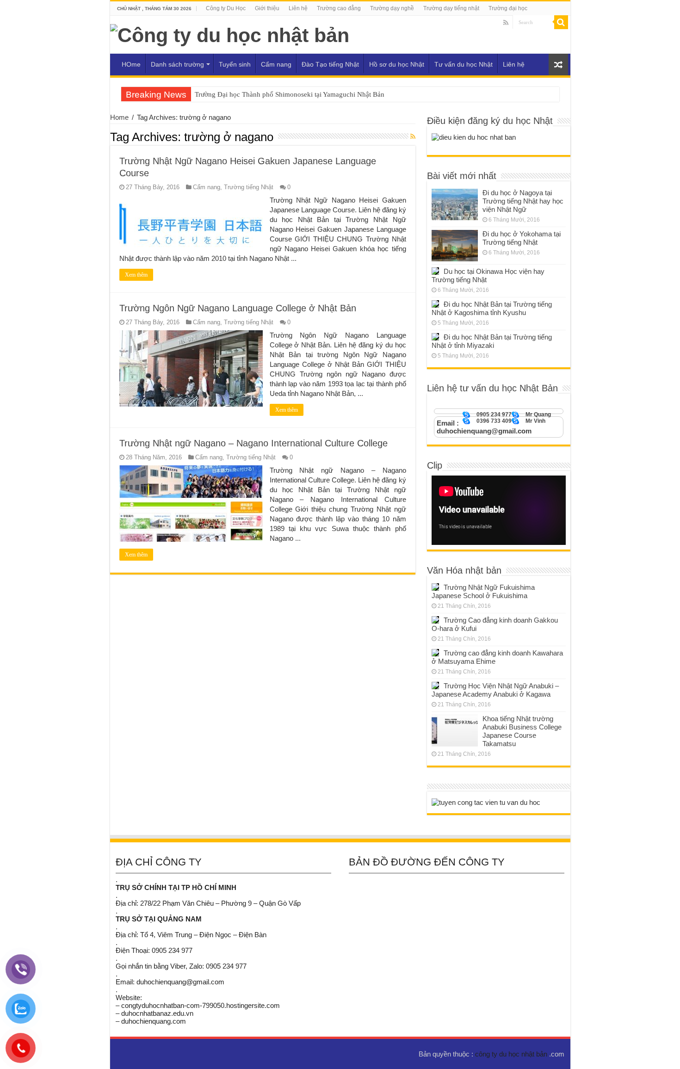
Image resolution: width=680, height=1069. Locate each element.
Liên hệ (298, 8)
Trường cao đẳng (339, 8)
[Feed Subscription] (412, 136)
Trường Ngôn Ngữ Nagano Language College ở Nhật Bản (237, 308)
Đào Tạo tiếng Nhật (330, 64)
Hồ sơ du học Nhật (396, 64)
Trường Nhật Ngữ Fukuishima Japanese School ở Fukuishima (483, 591)
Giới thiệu (267, 8)
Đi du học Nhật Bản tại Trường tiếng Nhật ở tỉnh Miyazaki (492, 341)
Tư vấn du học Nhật (463, 64)
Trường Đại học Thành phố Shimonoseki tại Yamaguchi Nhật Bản (289, 94)
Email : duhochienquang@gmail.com (484, 427)
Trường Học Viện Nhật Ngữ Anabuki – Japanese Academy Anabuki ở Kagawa (495, 690)
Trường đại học (507, 8)
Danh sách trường (177, 64)
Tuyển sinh (235, 64)
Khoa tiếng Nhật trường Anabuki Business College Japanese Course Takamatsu (522, 731)
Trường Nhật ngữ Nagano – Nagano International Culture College (253, 443)
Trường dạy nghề (392, 8)
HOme (131, 64)
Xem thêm (136, 275)
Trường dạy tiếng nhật (451, 8)
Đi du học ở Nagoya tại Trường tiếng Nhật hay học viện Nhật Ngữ (522, 201)
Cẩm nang (276, 64)
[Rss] (505, 22)
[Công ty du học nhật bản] (229, 34)
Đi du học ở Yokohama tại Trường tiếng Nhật (521, 238)
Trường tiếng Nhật (248, 187)
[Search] (561, 22)
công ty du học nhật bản (512, 1054)
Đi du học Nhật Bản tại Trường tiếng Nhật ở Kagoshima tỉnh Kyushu (492, 308)
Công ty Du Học (226, 8)
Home (119, 117)
